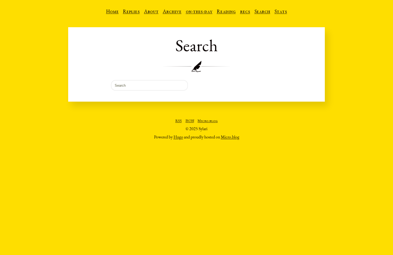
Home (112, 12)
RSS (178, 121)
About (151, 12)
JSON (190, 121)
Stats (281, 12)
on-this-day (199, 12)
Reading (226, 12)
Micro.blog (208, 121)
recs (245, 12)
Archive (172, 12)
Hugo (178, 137)
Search (262, 12)
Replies (131, 12)
